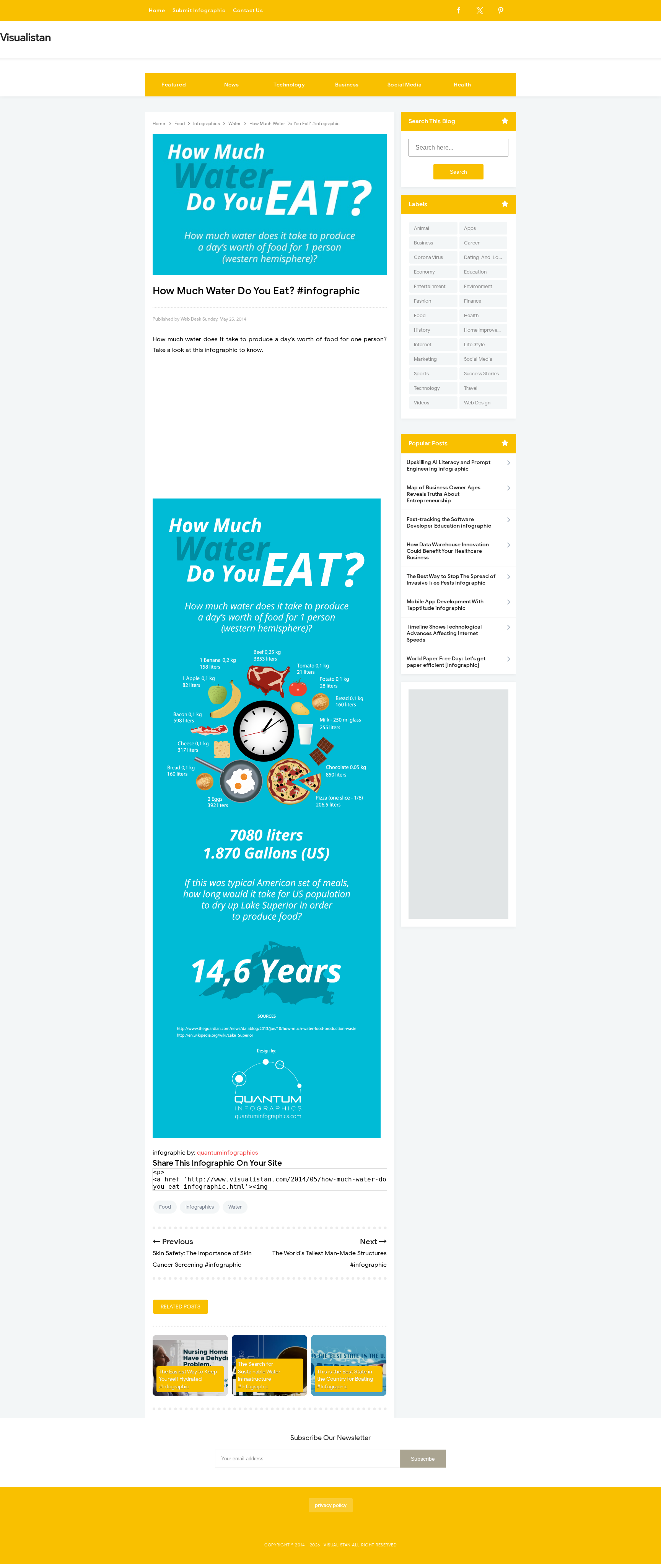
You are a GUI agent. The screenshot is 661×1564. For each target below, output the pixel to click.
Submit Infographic (199, 10)
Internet (422, 344)
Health (462, 84)
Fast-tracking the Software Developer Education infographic (449, 522)
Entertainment (430, 286)
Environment (478, 286)
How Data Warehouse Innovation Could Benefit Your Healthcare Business (448, 551)
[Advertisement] (270, 427)
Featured (173, 84)
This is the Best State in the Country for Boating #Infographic (345, 1379)
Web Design (477, 402)
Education (475, 272)
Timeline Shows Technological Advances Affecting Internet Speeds (444, 633)
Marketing (425, 359)
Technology (289, 84)
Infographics (200, 1207)
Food (165, 1207)
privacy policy (331, 1505)
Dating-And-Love (484, 257)
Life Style (474, 344)
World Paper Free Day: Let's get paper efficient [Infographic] (446, 661)
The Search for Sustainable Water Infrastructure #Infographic (259, 1375)
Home (157, 10)
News (231, 84)
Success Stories (481, 373)
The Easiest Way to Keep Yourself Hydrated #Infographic (188, 1379)
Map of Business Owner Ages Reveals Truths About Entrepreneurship (443, 494)
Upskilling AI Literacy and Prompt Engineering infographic (448, 465)
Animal (421, 228)
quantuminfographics (227, 1153)
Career (472, 242)
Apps (470, 228)
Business (347, 84)
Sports (421, 373)
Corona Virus (428, 257)
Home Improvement (485, 330)
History (422, 330)
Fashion (422, 301)
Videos (421, 402)
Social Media (404, 84)
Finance (472, 301)
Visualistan (337, 1545)
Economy (424, 272)
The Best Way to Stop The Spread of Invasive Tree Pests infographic (451, 579)
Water (235, 1207)
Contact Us (248, 10)
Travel (470, 388)
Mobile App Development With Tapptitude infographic (445, 604)
